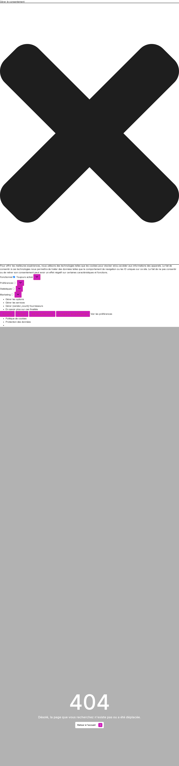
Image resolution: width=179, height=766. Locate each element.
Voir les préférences (42, 314)
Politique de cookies (16, 318)
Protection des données (18, 321)
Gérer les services (15, 302)
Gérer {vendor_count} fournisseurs (24, 306)
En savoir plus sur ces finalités (22, 309)
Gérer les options (15, 299)
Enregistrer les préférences (73, 314)
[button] (89, 133)
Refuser (22, 314)
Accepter (7, 314)
